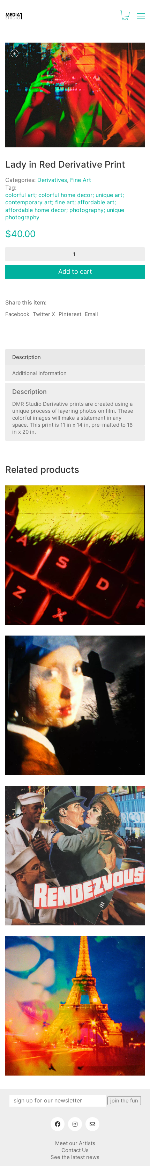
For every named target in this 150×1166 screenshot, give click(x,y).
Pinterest (70, 314)
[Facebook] (58, 1124)
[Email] (92, 1124)
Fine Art (80, 179)
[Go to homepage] (14, 16)
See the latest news (75, 1157)
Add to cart (75, 271)
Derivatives (52, 179)
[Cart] (125, 16)
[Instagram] (75, 1124)
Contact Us (75, 1150)
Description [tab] (26, 357)
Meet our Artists (75, 1143)
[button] (141, 16)
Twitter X (44, 314)
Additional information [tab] (39, 373)
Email (91, 314)
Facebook (17, 314)
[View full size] (14, 53)
